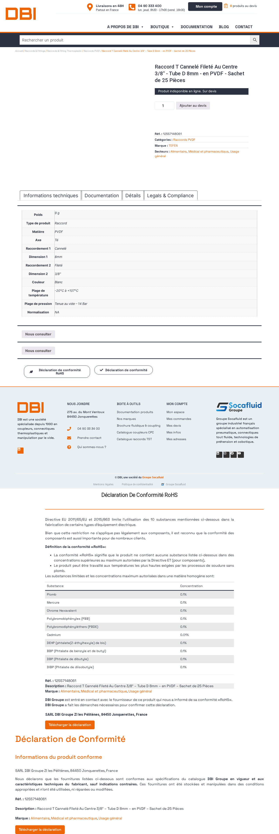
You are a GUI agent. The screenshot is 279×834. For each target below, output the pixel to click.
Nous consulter (38, 334)
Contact (244, 26)
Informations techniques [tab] (51, 195)
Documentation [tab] (102, 195)
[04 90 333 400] (132, 7)
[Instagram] (226, 455)
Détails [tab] (133, 195)
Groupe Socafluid (152, 477)
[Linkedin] (20, 451)
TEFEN (173, 146)
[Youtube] (241, 455)
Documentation (197, 26)
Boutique (159, 26)
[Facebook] (234, 455)
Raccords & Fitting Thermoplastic (64, 51)
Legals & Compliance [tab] (170, 195)
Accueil (19, 51)
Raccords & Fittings (35, 51)
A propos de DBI (123, 26)
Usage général (140, 691)
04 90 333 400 (150, 6)
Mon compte (206, 6)
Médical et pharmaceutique (208, 151)
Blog (224, 26)
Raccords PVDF (92, 51)
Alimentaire (178, 151)
